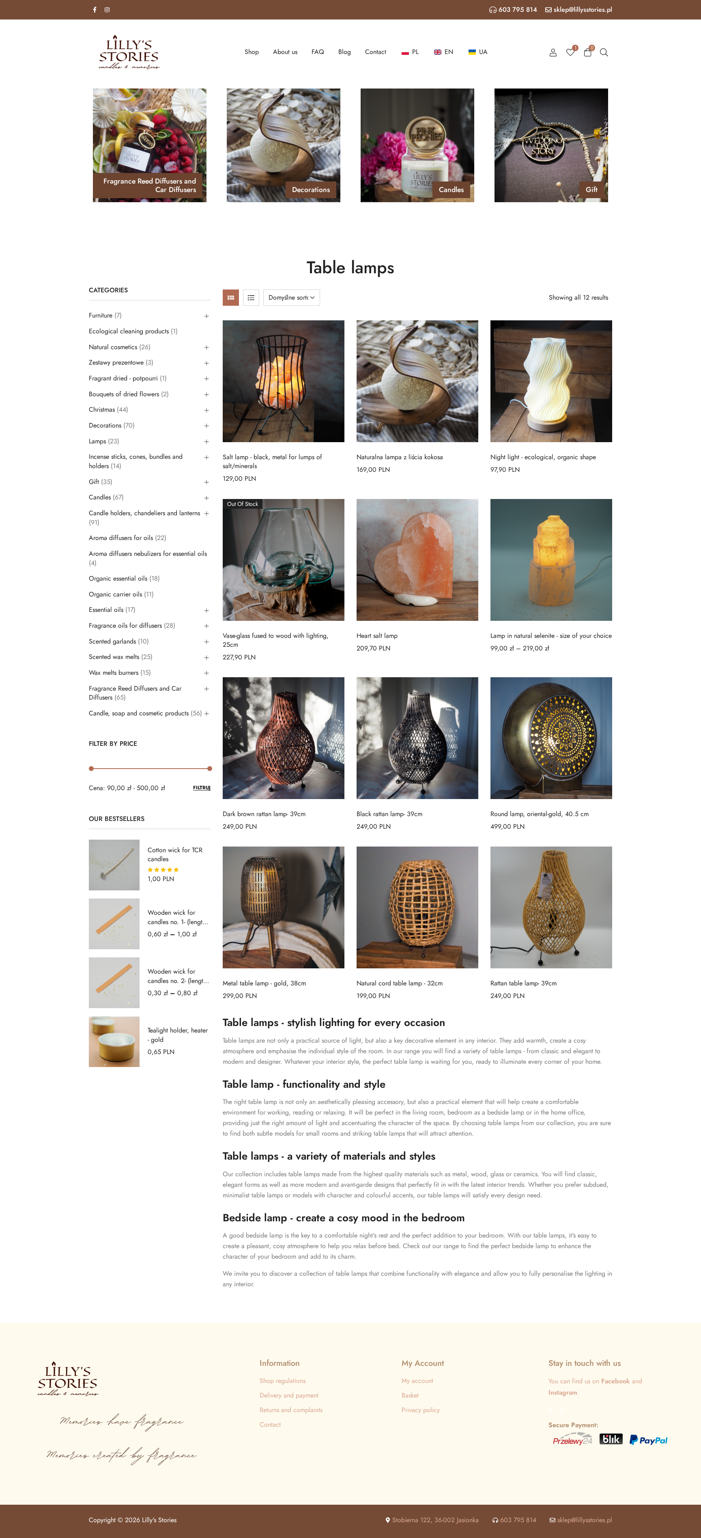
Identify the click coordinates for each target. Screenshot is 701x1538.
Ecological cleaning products (129, 331)
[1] (570, 52)
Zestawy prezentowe (116, 362)
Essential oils (106, 609)
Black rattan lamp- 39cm (389, 814)
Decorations (105, 425)
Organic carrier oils (115, 594)
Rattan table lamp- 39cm (523, 983)
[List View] (251, 297)
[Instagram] (107, 9)
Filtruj (202, 788)
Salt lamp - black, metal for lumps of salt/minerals (272, 461)
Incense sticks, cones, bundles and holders (136, 461)
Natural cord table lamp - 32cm (400, 983)
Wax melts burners (113, 672)
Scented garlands (112, 641)
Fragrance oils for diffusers (125, 625)
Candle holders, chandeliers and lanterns (144, 513)
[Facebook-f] (94, 9)
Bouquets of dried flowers (124, 394)
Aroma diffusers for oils (121, 537)
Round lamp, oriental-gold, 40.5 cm (539, 814)
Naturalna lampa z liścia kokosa (400, 457)
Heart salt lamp (377, 635)
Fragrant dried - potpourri (123, 378)
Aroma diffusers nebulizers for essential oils (148, 553)
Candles (100, 497)
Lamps (97, 441)
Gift (94, 481)
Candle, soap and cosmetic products (139, 713)
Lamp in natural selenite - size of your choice (551, 635)
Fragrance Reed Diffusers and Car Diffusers (135, 693)
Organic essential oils (118, 578)
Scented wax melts (114, 656)
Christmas (102, 409)
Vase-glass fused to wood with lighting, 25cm (276, 640)
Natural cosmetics (113, 347)
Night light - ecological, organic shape (543, 457)
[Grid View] (231, 297)
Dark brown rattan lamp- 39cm (264, 814)
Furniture (100, 315)
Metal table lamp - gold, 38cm (264, 983)
